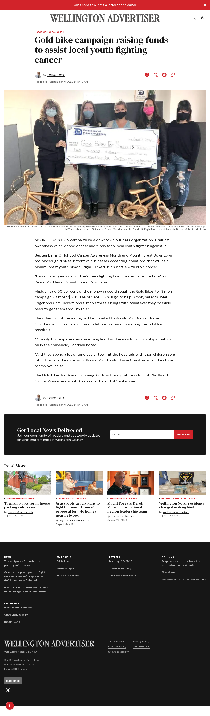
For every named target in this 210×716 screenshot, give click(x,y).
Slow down (168, 572)
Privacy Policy (141, 641)
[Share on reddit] (164, 75)
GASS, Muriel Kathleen (18, 607)
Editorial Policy (117, 646)
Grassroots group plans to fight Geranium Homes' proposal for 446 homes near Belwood (24, 576)
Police (186, 499)
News (39, 32)
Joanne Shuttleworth (20, 512)
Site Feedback (141, 646)
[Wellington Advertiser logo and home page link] (105, 18)
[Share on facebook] (147, 75)
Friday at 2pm (65, 568)
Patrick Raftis (56, 75)
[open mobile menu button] (6, 18)
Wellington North (53, 32)
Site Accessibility (118, 651)
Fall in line (63, 561)
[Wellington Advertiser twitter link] (7, 690)
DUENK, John (12, 622)
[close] (205, 5)
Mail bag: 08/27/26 (120, 561)
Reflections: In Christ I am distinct (184, 579)
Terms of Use (116, 641)
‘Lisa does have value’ (123, 575)
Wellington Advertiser (176, 512)
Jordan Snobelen (126, 516)
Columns (168, 557)
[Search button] (194, 18)
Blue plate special (68, 575)
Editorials (64, 557)
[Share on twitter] (155, 75)
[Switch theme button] (202, 18)
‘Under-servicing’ (120, 568)
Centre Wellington (16, 499)
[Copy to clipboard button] (172, 75)
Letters (114, 557)
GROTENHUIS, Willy (16, 614)
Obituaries (11, 603)
